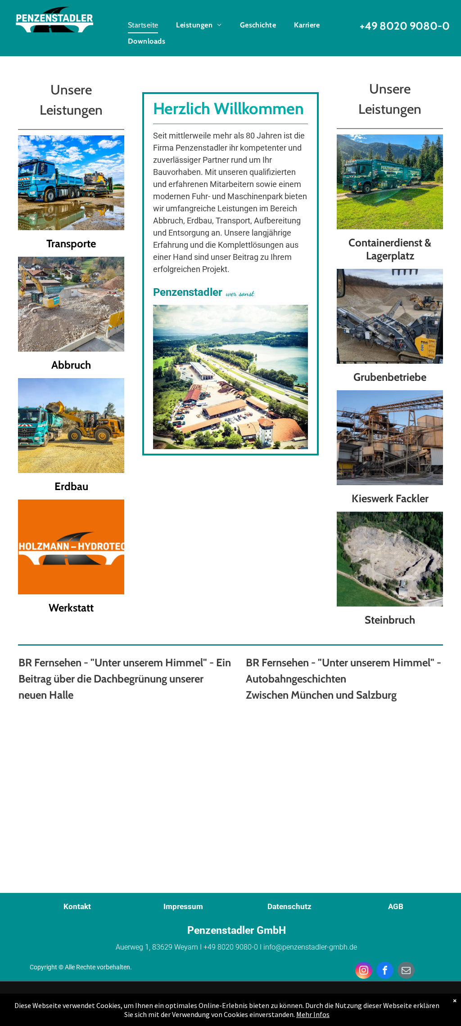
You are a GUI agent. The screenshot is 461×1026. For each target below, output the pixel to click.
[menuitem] (143, 25)
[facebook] (384, 971)
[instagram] (363, 971)
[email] (406, 971)
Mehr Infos (313, 1014)
